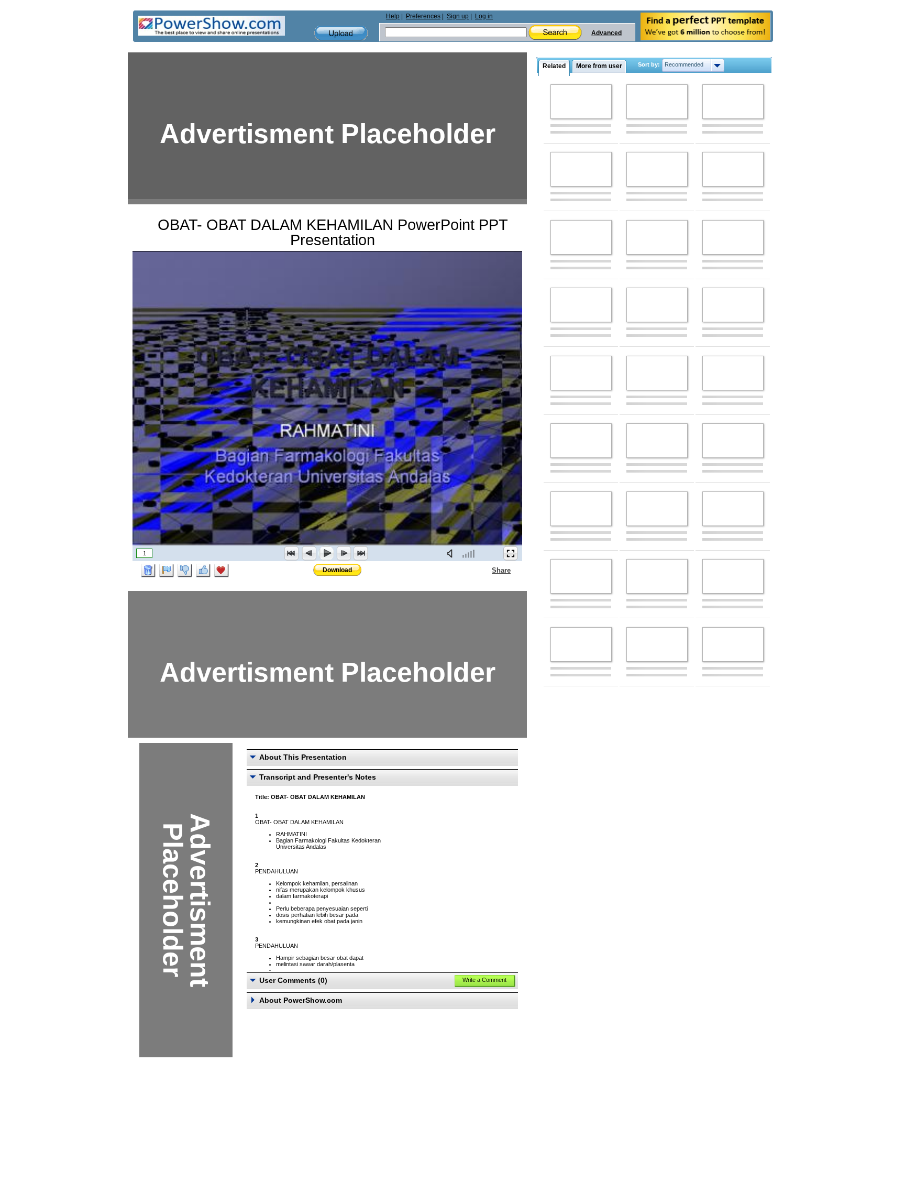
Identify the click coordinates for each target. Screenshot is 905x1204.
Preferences (423, 16)
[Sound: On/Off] (452, 553)
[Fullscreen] (510, 553)
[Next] (343, 553)
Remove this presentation (148, 570)
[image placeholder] (581, 101)
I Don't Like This (185, 570)
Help (393, 16)
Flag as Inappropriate (166, 570)
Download (337, 570)
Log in (484, 16)
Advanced (606, 33)
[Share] (485, 570)
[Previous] (309, 553)
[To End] (361, 553)
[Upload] (341, 33)
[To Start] (292, 553)
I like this (203, 570)
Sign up (458, 16)
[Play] (326, 553)
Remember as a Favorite (221, 570)
